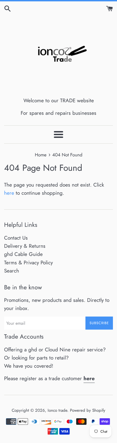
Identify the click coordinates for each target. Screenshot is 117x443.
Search (11, 270)
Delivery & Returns (24, 246)
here (9, 193)
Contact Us (16, 237)
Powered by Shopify (87, 410)
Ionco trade (57, 410)
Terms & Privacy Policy (28, 262)
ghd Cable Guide (23, 254)
